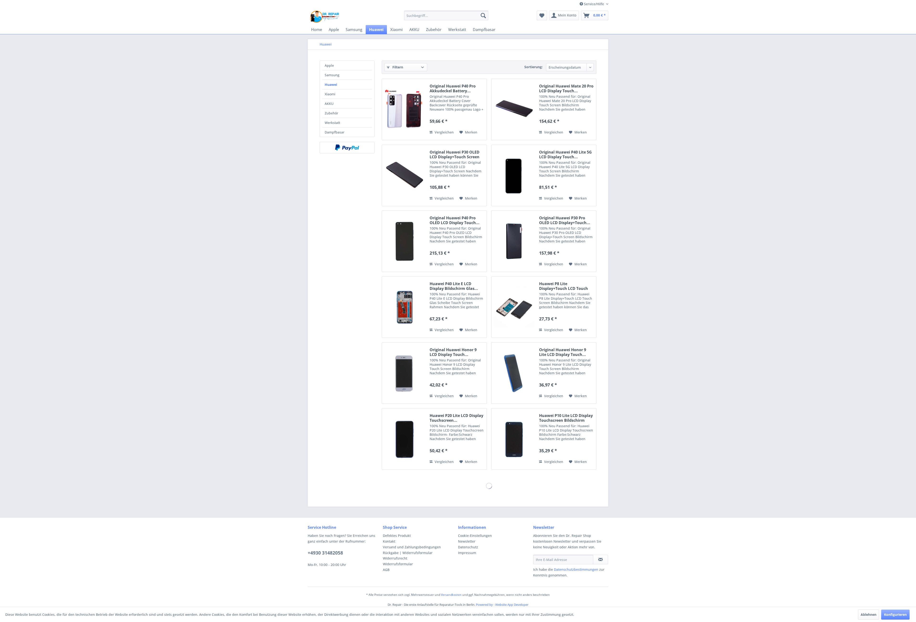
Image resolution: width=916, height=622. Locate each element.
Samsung (332, 75)
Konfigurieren (895, 614)
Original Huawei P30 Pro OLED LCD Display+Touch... (564, 220)
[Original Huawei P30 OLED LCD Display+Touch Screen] (404, 175)
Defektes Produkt (397, 535)
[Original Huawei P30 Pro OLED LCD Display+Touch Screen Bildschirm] (514, 241)
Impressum (467, 552)
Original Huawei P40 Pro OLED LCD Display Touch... (454, 220)
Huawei (331, 84)
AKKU (329, 103)
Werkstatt (332, 122)
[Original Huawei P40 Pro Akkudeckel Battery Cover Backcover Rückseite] (404, 109)
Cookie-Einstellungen (475, 535)
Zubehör (331, 113)
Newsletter (466, 541)
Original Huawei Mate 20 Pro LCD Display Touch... (566, 88)
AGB (386, 569)
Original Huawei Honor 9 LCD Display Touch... (453, 352)
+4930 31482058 (325, 553)
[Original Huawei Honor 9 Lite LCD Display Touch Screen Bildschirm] (514, 373)
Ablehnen (868, 614)
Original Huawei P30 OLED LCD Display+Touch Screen (454, 154)
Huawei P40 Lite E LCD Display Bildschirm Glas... (454, 286)
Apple (329, 65)
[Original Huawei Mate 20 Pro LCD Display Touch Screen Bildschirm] (514, 109)
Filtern (397, 67)
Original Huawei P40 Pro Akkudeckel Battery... (453, 88)
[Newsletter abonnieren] (600, 559)
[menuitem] (446, 15)
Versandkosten (451, 595)
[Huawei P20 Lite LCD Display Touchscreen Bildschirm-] (404, 439)
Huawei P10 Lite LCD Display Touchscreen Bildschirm (566, 418)
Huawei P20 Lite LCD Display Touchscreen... (456, 418)
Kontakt (389, 541)
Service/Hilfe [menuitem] (594, 4)
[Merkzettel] (542, 15)
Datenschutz (468, 547)
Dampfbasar (334, 132)
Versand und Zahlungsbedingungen (412, 547)
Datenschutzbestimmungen (576, 569)
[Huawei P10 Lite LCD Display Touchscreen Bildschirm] (514, 439)
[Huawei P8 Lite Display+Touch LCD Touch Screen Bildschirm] (514, 307)
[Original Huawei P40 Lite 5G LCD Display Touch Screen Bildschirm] (514, 175)
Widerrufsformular (398, 564)
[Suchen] (483, 15)
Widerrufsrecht (395, 558)
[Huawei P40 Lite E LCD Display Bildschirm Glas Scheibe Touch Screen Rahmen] (404, 307)
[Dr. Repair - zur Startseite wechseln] (324, 17)
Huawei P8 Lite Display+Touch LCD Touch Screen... (563, 286)
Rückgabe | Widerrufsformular (407, 552)
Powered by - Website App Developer (502, 604)
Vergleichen (444, 132)
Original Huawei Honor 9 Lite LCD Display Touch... (562, 352)
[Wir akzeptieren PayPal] (347, 147)
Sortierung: (533, 67)
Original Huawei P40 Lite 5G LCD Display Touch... (565, 154)
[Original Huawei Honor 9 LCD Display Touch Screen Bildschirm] (404, 373)
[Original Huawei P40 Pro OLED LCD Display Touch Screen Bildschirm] (404, 241)
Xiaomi (330, 94)
